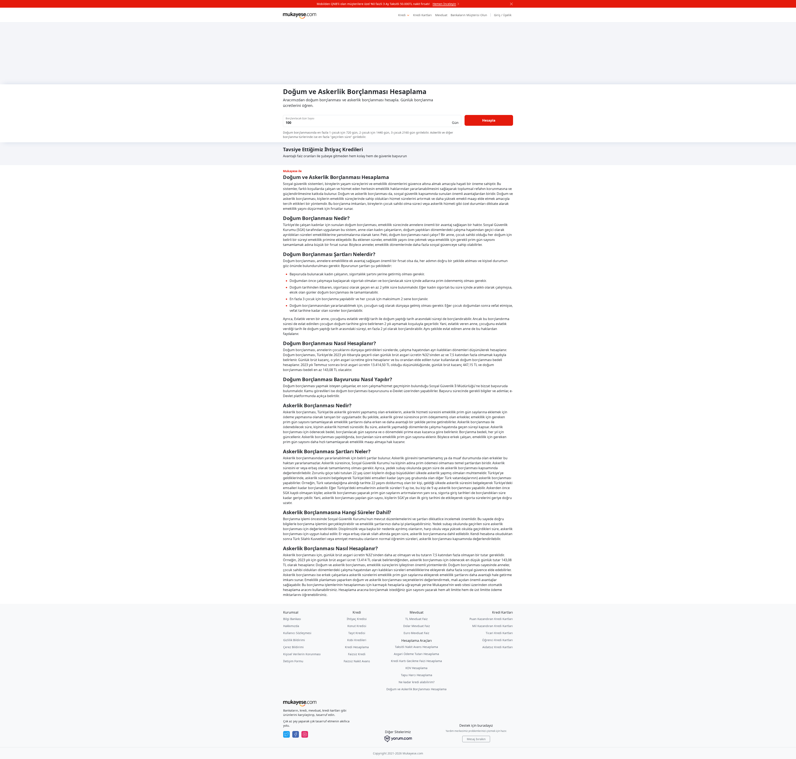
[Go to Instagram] (304, 734)
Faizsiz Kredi (356, 654)
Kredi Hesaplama (357, 647)
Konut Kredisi (356, 626)
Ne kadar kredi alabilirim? (416, 682)
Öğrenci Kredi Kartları (497, 640)
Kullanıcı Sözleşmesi (297, 633)
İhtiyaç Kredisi (357, 619)
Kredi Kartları (422, 15)
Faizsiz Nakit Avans (357, 661)
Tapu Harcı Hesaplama (416, 675)
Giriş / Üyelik (502, 15)
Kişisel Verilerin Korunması (302, 654)
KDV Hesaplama (416, 668)
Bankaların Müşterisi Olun (469, 15)
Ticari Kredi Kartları (499, 633)
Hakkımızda (291, 626)
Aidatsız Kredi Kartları (497, 647)
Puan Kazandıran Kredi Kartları (491, 619)
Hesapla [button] (488, 120)
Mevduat (441, 15)
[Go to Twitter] (286, 734)
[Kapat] (511, 4)
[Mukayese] (299, 15)
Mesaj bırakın (476, 739)
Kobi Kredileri (356, 640)
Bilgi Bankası (292, 619)
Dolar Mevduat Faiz (416, 626)
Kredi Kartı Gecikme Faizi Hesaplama (416, 661)
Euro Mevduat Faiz (416, 633)
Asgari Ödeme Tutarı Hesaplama (416, 654)
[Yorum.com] (397, 739)
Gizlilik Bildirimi (294, 640)
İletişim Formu (293, 661)
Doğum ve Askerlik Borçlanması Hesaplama (416, 689)
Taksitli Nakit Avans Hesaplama (416, 647)
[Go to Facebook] (295, 734)
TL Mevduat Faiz (416, 619)
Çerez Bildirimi (293, 647)
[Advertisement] (398, 53)
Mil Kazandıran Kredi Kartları (492, 626)
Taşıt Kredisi (356, 633)
